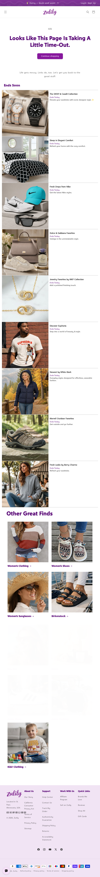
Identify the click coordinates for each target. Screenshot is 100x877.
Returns (45, 831)
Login (83, 3)
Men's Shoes (15, 719)
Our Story (28, 797)
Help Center (47, 797)
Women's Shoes (61, 565)
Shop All (81, 811)
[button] (5, 12)
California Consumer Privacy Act (29, 806)
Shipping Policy (48, 825)
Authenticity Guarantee (47, 818)
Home (55, 669)
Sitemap (27, 828)
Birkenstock (58, 616)
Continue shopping (50, 56)
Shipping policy (68, 871)
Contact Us (47, 803)
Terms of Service (28, 815)
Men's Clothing (60, 719)
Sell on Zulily (65, 805)
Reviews (81, 805)
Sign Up (92, 3)
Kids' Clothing (15, 766)
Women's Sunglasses (19, 616)
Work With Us (67, 791)
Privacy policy (39, 871)
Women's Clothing (18, 565)
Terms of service (53, 871)
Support (46, 791)
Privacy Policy (30, 823)
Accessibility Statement (47, 838)
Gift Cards (82, 816)
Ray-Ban (12, 669)
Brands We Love (82, 798)
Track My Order (46, 809)
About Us (29, 791)
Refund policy (25, 871)
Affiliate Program (63, 798)
